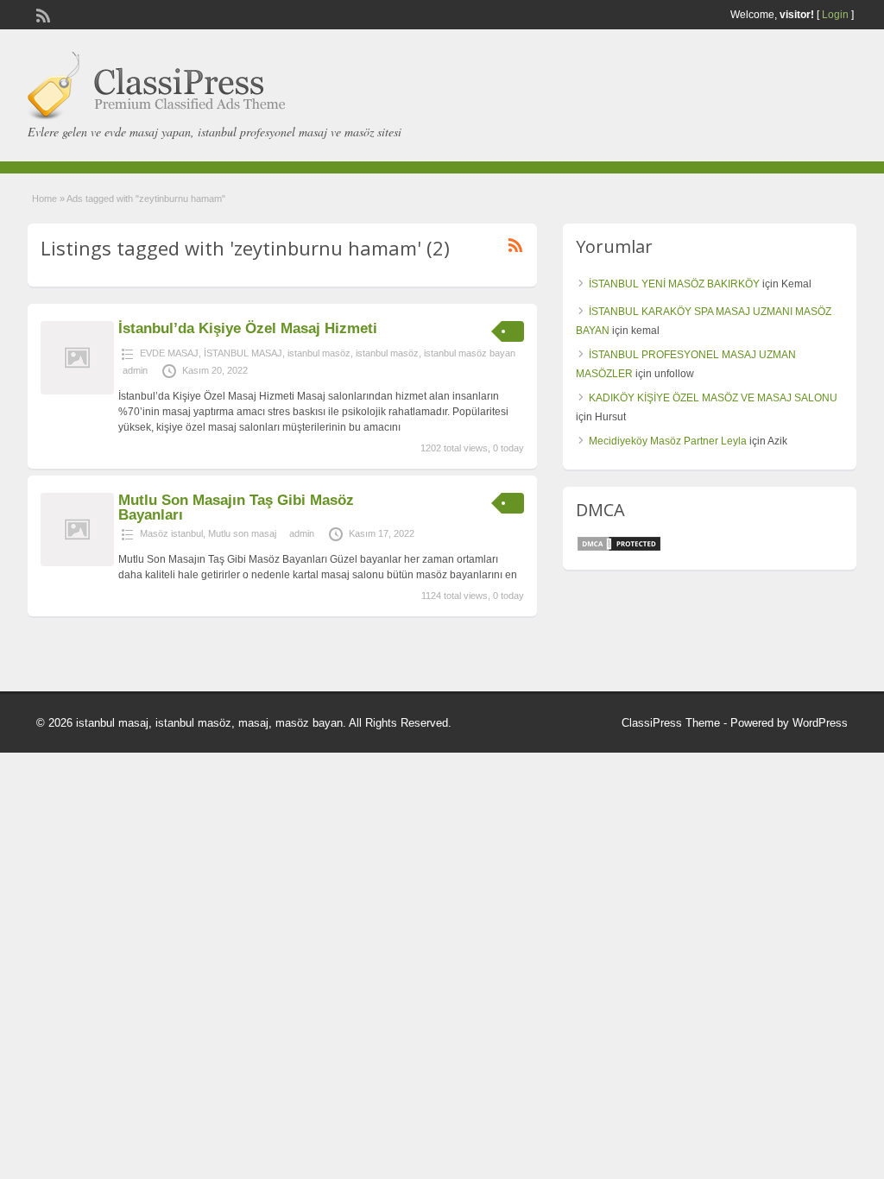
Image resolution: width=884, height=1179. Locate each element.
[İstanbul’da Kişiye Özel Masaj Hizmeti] (77, 391)
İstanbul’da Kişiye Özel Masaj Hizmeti (247, 328)
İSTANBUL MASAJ (243, 353)
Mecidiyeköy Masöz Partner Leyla (668, 441)
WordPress (820, 722)
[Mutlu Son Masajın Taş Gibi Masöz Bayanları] (77, 563)
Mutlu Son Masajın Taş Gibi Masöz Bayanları (236, 507)
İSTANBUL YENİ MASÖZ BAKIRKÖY (674, 284)
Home (44, 198)
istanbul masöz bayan (469, 353)
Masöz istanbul (171, 533)
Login (835, 15)
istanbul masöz (318, 353)
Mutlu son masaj (242, 533)
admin (135, 370)
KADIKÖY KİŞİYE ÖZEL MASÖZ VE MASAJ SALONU (713, 398)
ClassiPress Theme (671, 722)
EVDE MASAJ (169, 353)
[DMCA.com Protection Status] (619, 549)
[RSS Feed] (41, 14)
